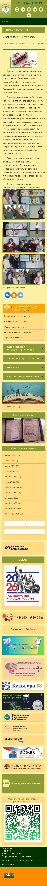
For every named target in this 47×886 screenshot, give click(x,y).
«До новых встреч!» (13, 338)
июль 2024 (10, 460)
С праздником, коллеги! (15, 321)
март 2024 (10, 482)
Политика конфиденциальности (17, 860)
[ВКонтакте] (8, 295)
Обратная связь (9, 864)
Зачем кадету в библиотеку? (18, 316)
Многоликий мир (12, 407)
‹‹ (25, 523)
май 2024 (9, 471)
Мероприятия (18, 288)
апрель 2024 (11, 476)
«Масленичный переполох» (17, 332)
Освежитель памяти (14, 327)
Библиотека (23, 629)
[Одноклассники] (14, 295)
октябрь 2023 (11, 508)
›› (25, 532)
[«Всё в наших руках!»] (24, 59)
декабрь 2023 (11, 498)
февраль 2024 (12, 487)
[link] (23, 30)
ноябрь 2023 (11, 503)
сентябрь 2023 (12, 514)
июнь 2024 (10, 466)
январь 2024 (11, 492)
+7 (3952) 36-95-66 (30, 2)
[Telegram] (20, 295)
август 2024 (10, 455)
